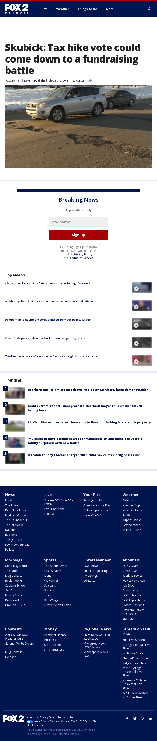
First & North (53, 571)
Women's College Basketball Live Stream (134, 684)
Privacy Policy (82, 254)
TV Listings (90, 576)
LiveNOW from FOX (57, 509)
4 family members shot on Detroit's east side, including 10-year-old (48, 283)
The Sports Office (55, 566)
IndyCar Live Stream (136, 663)
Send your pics (93, 500)
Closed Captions (133, 605)
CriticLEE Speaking (95, 571)
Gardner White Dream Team (19, 645)
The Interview (14, 525)
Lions (47, 576)
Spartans (50, 585)
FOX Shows (91, 566)
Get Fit (9, 590)
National (10, 530)
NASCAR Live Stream (136, 658)
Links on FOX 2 (15, 605)
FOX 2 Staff (130, 566)
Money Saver (13, 595)
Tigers (48, 595)
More (110, 9)
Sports (50, 559)
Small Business (54, 649)
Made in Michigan (16, 515)
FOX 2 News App (134, 580)
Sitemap (128, 618)
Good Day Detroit (17, 566)
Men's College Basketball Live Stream (132, 671)
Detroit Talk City (15, 510)
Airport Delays (132, 520)
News (27, 80)
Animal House (132, 530)
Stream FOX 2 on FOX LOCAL (58, 502)
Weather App (131, 505)
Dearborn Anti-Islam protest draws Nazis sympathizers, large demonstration (88, 390)
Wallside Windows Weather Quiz (17, 636)
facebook (127, 718)
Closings (128, 500)
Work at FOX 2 (132, 576)
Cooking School (15, 585)
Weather (131, 494)
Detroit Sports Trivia (96, 510)
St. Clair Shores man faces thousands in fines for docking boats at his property (89, 422)
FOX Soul (50, 514)
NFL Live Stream (134, 640)
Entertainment (97, 559)
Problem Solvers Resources (133, 612)
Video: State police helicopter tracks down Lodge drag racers (45, 338)
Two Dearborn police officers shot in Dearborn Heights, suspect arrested (52, 356)
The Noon (11, 571)
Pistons (49, 590)
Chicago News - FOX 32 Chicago (97, 636)
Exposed (10, 657)
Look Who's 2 (92, 515)
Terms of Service (81, 258)
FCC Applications (134, 600)
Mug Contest (13, 576)
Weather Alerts (132, 510)
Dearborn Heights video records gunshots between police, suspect (48, 319)
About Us (131, 559)
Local (8, 500)
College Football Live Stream (136, 646)
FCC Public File (132, 595)
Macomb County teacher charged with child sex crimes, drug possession (84, 455)
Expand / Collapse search (149, 9)
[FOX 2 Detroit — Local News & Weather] (18, 9)
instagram (142, 718)
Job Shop (129, 585)
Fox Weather (131, 525)
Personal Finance (55, 635)
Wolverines (51, 580)
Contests (89, 580)
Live (48, 494)
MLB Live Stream (134, 653)
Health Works (14, 580)
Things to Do (13, 540)
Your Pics (91, 494)
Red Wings (51, 600)
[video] (142, 287)
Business (11, 535)
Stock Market (53, 645)
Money (50, 629)
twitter (135, 718)
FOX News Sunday (17, 544)
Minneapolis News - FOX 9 (96, 654)
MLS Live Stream (134, 697)
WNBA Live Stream (135, 692)
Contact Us (130, 571)
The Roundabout (16, 520)
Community (130, 590)
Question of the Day (96, 505)
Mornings (13, 559)
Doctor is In (12, 600)
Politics (9, 549)
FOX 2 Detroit (12, 80)
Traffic (127, 515)
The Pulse (11, 505)
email (150, 718)
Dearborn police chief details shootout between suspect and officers (49, 301)
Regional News (97, 629)
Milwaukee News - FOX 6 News (95, 645)
